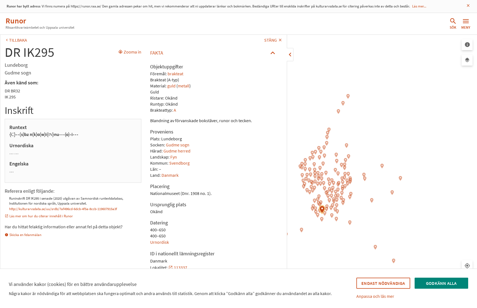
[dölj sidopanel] (290, 54)
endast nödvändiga (383, 283)
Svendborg (179, 163)
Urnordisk (159, 242)
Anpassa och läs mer (375, 296)
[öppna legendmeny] (467, 44)
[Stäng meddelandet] (468, 5)
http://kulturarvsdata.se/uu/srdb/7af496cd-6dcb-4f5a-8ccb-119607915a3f (63, 209)
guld (171, 86)
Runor (16, 21)
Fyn (173, 157)
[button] (214, 53)
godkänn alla (441, 283)
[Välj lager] (467, 60)
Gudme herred (176, 151)
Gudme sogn (177, 145)
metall (183, 86)
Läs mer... (419, 6)
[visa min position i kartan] (467, 265)
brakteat (175, 73)
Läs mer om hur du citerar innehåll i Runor (41, 216)
